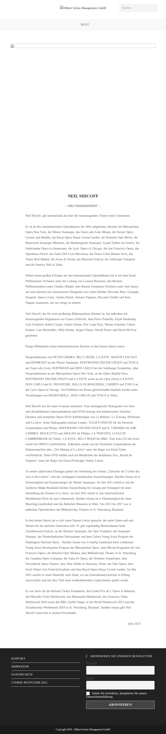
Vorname (91, 663)
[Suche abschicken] (154, 8)
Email (90, 678)
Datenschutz (22, 674)
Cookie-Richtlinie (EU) (29, 682)
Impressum (20, 666)
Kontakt (18, 658)
